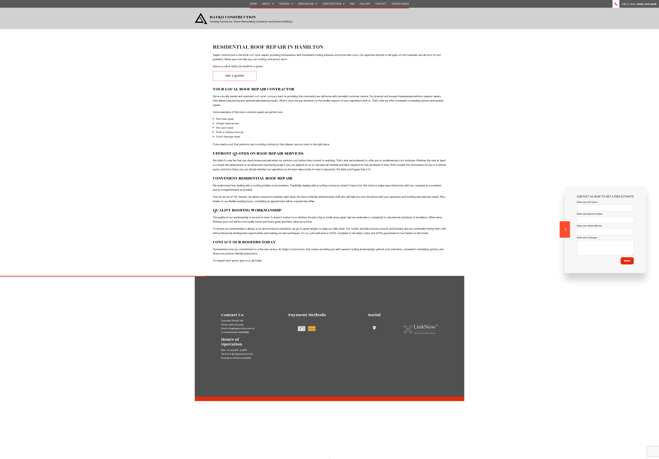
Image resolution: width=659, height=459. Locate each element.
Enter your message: (587, 238)
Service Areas (400, 4)
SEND (627, 261)
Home (253, 4)
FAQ (352, 4)
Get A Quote (234, 76)
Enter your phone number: (590, 214)
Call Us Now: (638, 4)
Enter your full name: (587, 202)
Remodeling (306, 4)
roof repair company (265, 96)
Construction (331, 4)
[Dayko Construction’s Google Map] (374, 328)
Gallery (365, 4)
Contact (380, 4)
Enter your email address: (589, 226)
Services (284, 4)
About (266, 4)
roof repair (255, 55)
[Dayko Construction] (201, 18)
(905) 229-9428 (235, 325)
